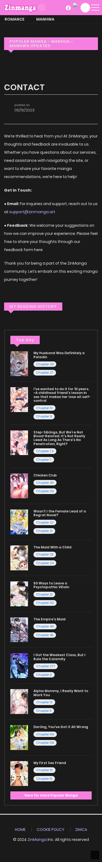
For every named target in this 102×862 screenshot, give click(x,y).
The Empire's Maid (49, 619)
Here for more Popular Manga (51, 795)
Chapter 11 (43, 711)
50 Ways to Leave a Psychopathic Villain (51, 585)
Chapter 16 (44, 770)
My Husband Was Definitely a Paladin (59, 355)
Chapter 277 (45, 666)
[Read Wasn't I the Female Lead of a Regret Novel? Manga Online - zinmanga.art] (19, 521)
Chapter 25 (44, 554)
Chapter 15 (44, 779)
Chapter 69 (45, 734)
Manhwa (45, 19)
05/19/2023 (24, 110)
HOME (20, 829)
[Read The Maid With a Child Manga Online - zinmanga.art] (19, 557)
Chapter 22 (45, 522)
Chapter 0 (44, 675)
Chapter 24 (45, 563)
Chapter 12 (44, 702)
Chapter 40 (45, 483)
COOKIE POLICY (50, 829)
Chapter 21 (44, 531)
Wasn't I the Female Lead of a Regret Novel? (59, 513)
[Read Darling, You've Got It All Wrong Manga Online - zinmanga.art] (19, 737)
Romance (14, 19)
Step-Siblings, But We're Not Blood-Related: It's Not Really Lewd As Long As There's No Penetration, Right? (59, 438)
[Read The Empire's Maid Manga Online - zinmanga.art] (19, 629)
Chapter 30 (45, 603)
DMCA (81, 829)
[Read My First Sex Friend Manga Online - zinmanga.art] (19, 773)
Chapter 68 (45, 743)
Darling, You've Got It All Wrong (60, 727)
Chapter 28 (45, 364)
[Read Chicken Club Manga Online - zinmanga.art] (19, 485)
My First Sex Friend (49, 763)
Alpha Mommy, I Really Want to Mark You (60, 693)
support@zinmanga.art (32, 212)
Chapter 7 (43, 460)
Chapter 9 (44, 416)
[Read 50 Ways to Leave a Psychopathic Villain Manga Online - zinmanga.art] (19, 593)
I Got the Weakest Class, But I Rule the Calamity (59, 657)
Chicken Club (45, 475)
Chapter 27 (44, 372)
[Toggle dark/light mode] (42, 7)
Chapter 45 (44, 635)
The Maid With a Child (52, 547)
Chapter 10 (44, 408)
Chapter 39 (45, 491)
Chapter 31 (44, 594)
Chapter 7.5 (45, 451)
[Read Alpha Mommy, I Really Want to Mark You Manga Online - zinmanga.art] (19, 701)
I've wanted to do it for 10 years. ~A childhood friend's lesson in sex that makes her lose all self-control (62, 395)
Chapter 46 (45, 626)
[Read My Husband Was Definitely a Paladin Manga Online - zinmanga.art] (19, 363)
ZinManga (37, 839)
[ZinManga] (20, 7)
